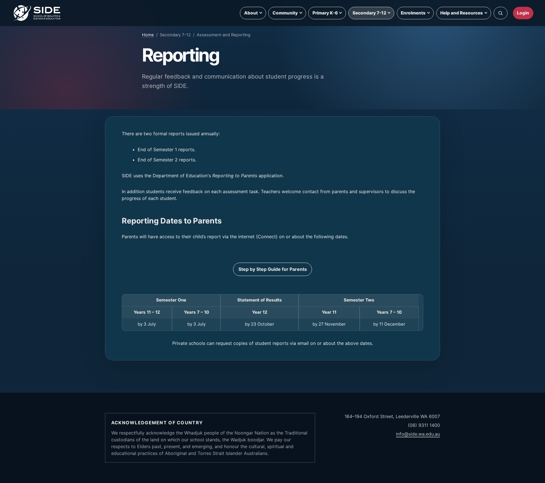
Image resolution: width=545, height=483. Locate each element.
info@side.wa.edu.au (418, 434)
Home (148, 34)
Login (523, 13)
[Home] (37, 12)
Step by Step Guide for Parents (272, 269)
